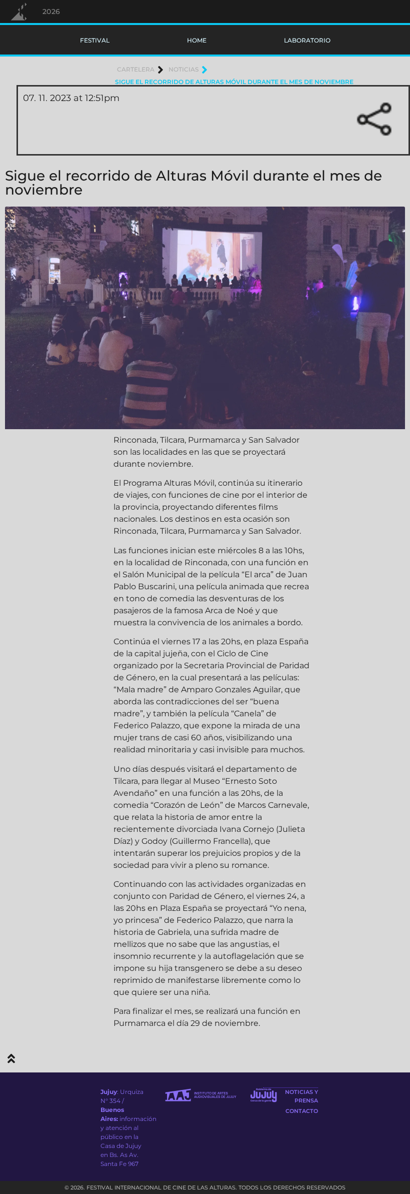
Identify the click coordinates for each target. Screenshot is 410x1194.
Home (196, 40)
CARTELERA (135, 69)
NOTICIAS (183, 69)
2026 (51, 11)
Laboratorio (307, 40)
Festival (95, 40)
